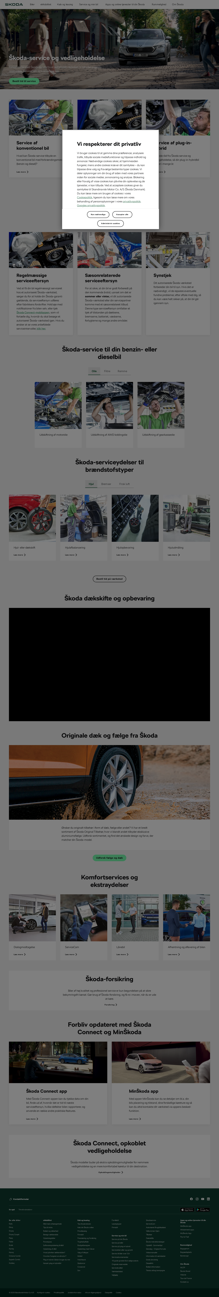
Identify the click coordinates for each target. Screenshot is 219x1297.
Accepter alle (122, 214)
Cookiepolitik (84, 197)
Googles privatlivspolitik (91, 205)
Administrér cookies (110, 223)
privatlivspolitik (132, 201)
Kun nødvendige (98, 214)
